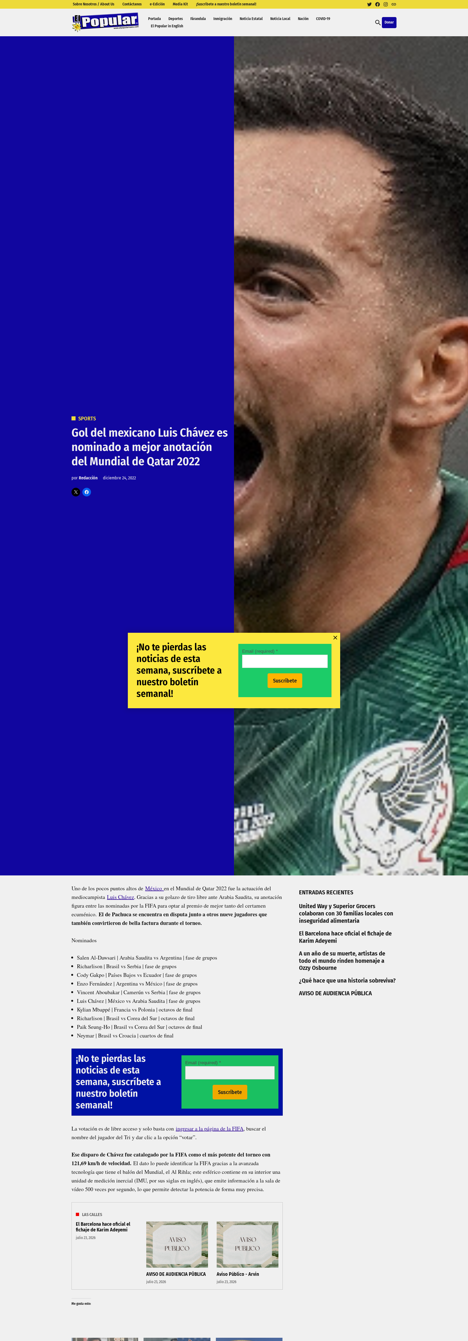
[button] (234, 670)
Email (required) (260, 651)
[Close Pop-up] (335, 638)
